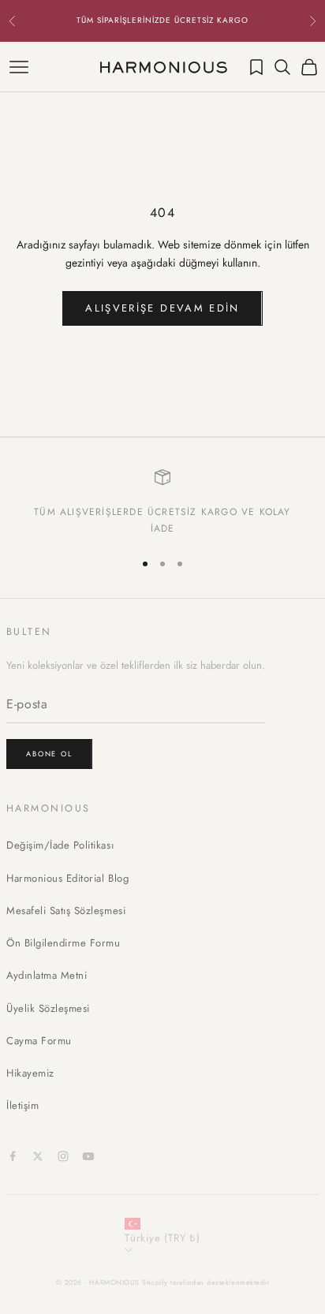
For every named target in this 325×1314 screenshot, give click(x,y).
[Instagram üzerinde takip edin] (63, 1156)
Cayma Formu (39, 1040)
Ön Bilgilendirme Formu (63, 942)
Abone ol (49, 753)
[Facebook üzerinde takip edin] (12, 1156)
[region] (162, 502)
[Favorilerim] (256, 67)
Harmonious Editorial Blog (67, 878)
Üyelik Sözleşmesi (48, 1008)
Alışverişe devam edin (162, 308)
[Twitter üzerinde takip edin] (38, 1156)
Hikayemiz (30, 1073)
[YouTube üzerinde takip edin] (88, 1156)
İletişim (22, 1105)
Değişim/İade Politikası (60, 845)
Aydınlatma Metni (46, 975)
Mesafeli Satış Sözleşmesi (65, 910)
